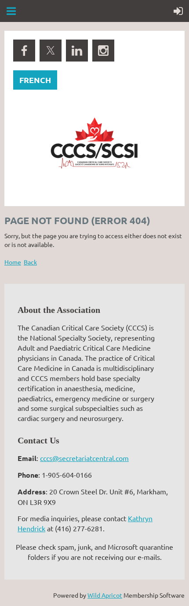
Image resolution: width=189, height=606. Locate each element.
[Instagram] (103, 51)
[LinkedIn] (77, 51)
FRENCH (35, 80)
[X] (51, 51)
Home (12, 262)
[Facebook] (24, 51)
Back (30, 262)
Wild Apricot (104, 595)
